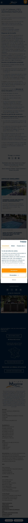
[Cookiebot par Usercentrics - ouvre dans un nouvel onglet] (20, 242)
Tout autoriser (14, 270)
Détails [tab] (13, 245)
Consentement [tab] (5, 245)
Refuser (14, 279)
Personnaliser (13, 275)
